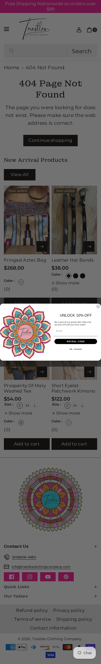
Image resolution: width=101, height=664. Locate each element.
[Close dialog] (98, 306)
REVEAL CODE (76, 341)
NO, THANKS (76, 349)
